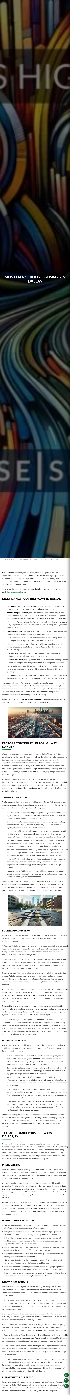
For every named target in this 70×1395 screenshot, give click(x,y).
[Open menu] (67, 1392)
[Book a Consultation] (66, 1375)
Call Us (35, 1392)
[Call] (66, 1380)
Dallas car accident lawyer (15, 592)
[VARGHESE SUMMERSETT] (2, 1392)
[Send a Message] (66, 1386)
